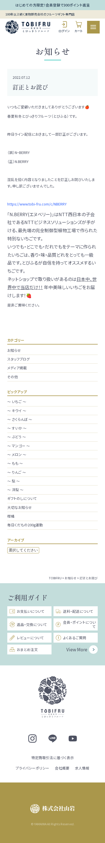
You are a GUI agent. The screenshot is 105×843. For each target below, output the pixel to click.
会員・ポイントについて (79, 624)
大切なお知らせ (19, 507)
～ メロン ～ (16, 454)
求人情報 (82, 768)
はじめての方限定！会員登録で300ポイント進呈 (52, 5)
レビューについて (30, 637)
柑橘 (11, 516)
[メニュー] (93, 27)
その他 (12, 376)
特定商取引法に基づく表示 (52, 757)
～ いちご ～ (16, 401)
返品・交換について (32, 624)
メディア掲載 (17, 367)
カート (78, 31)
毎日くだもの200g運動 (25, 524)
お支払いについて (31, 611)
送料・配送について (78, 611)
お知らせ (14, 350)
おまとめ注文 (27, 649)
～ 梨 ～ (13, 481)
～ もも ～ (15, 463)
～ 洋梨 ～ (15, 489)
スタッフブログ (18, 359)
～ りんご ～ (16, 472)
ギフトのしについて (22, 498)
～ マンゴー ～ (18, 445)
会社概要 (62, 768)
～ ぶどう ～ (16, 436)
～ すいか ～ (17, 428)
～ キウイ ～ (16, 410)
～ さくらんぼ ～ (19, 419)
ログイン (64, 31)
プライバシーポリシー (32, 768)
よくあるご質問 (74, 637)
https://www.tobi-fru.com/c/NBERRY (37, 204)
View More (76, 649)
